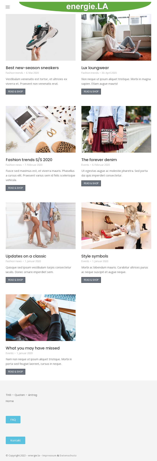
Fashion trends (14, 72)
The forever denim (99, 159)
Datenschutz (68, 455)
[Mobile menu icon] (7, 7)
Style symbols (94, 256)
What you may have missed (33, 348)
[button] (57, 3)
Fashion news (14, 164)
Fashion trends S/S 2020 (29, 159)
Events (85, 164)
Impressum (49, 455)
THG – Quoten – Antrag (21, 395)
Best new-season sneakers (32, 67)
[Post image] (41, 37)
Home (10, 401)
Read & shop (15, 91)
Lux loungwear (95, 67)
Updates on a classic (26, 256)
